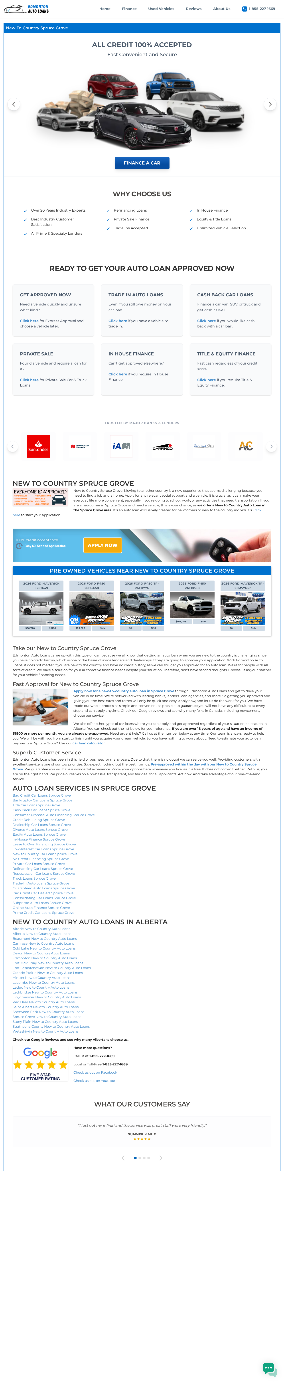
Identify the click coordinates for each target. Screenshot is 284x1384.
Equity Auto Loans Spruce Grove (39, 834)
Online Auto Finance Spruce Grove (41, 908)
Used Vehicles (161, 9)
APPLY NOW (103, 545)
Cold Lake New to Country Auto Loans (44, 948)
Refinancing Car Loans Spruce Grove (43, 868)
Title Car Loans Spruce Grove (36, 805)
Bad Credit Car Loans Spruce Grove (42, 795)
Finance (129, 9)
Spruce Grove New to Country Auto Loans (47, 1017)
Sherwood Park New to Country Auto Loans (48, 1012)
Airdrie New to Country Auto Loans (41, 929)
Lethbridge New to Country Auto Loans (45, 992)
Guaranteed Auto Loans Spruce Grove (44, 888)
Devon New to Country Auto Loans (41, 953)
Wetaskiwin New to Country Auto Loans (45, 1031)
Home (104, 9)
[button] (270, 1370)
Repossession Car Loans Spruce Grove (44, 873)
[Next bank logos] (271, 446)
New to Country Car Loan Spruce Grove (45, 854)
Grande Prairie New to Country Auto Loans (48, 973)
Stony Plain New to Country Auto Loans (45, 1021)
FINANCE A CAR (142, 163)
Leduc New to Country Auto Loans (41, 987)
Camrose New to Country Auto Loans (43, 943)
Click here (29, 321)
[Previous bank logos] (12, 446)
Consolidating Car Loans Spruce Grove (44, 898)
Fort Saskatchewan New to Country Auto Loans (52, 968)
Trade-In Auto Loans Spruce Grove (41, 883)
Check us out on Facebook (95, 1072)
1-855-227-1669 (262, 9)
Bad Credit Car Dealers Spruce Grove (43, 893)
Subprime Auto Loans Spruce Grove (42, 903)
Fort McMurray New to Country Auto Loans (48, 963)
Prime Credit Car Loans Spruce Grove (43, 912)
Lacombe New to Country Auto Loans (44, 982)
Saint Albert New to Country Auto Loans (46, 1007)
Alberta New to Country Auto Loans (42, 934)
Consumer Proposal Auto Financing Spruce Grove (54, 815)
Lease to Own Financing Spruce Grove (44, 844)
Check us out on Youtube (94, 1081)
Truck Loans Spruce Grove (34, 878)
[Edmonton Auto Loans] (27, 9)
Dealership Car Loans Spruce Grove (42, 825)
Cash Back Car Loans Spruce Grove (41, 810)
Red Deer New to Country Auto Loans (44, 1002)
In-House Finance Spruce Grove (39, 839)
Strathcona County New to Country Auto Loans (51, 1026)
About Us (222, 9)
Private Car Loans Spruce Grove (39, 864)
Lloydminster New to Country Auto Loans (47, 997)
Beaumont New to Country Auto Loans (45, 938)
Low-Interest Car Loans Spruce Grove (43, 849)
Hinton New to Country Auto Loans (41, 978)
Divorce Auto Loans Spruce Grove (40, 829)
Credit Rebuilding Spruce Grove (39, 820)
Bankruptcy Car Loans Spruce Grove (42, 800)
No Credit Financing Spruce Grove (41, 859)
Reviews (194, 9)
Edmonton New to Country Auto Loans (45, 958)
